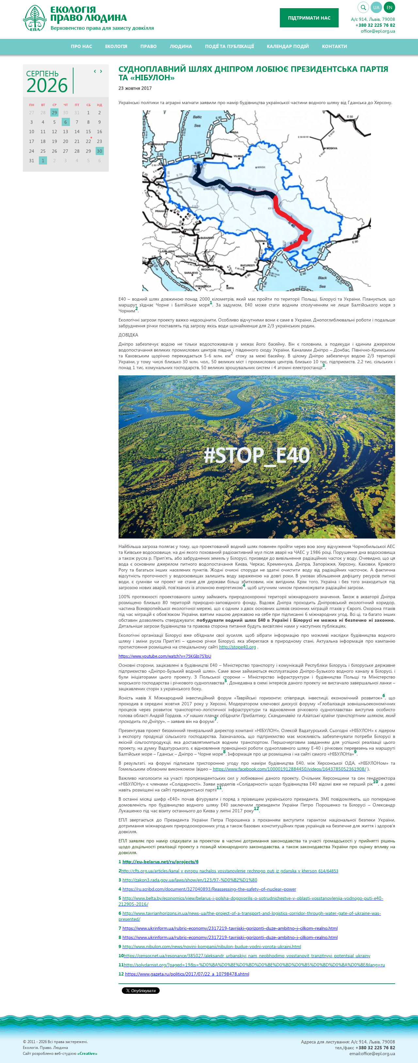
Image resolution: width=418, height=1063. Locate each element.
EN (389, 7)
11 (219, 787)
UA (376, 7)
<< (95, 71)
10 (375, 781)
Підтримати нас (309, 18)
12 (256, 808)
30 (99, 151)
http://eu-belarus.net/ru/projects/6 (160, 861)
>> (101, 71)
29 (54, 112)
